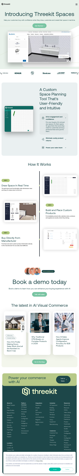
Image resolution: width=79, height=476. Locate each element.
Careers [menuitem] (9, 420)
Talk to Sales (62, 379)
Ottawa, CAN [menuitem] (10, 450)
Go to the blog (39, 362)
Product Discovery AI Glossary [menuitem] (67, 445)
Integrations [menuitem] (38, 403)
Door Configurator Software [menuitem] (67, 438)
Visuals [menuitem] (23, 428)
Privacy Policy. (39, 460)
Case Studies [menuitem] (10, 410)
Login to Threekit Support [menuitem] (9, 434)
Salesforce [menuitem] (38, 405)
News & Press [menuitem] (10, 412)
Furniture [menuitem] (52, 417)
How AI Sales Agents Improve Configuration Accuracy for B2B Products (63, 341)
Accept (55, 469)
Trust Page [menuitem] (10, 429)
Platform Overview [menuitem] (23, 404)
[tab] (54, 117)
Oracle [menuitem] (37, 424)
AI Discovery (10, 335)
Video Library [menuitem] (67, 412)
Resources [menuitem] (67, 403)
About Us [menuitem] (9, 403)
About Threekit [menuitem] (11, 405)
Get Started (39, 26)
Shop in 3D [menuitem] (67, 405)
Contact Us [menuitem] (10, 422)
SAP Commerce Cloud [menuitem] (38, 412)
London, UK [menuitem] (10, 447)
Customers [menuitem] (53, 430)
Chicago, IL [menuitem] (10, 445)
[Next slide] (77, 73)
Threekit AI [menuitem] (24, 425)
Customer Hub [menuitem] (54, 433)
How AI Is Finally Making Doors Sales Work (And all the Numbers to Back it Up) (15, 346)
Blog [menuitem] (8, 407)
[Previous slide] (1, 73)
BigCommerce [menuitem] (39, 422)
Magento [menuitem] (37, 419)
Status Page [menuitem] (53, 445)
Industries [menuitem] (52, 403)
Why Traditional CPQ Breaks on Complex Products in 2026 (39, 340)
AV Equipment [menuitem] (53, 405)
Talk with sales (39, 294)
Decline (67, 469)
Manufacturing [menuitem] (54, 424)
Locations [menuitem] (9, 443)
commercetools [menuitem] (39, 417)
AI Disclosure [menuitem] (67, 449)
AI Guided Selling (11, 338)
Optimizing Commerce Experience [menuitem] (67, 417)
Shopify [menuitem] (37, 407)
